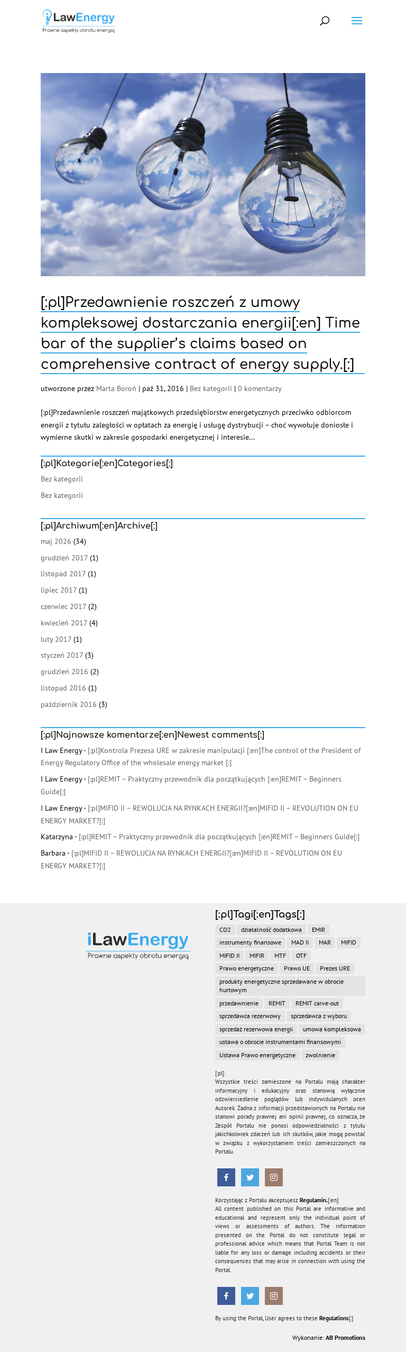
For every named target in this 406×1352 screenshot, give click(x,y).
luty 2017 (56, 639)
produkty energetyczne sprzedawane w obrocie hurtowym (281, 985)
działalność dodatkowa (271, 929)
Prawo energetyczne (246, 968)
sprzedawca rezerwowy (250, 1016)
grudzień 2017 (64, 557)
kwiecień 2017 (64, 623)
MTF (280, 955)
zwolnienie (320, 1055)
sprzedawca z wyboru (319, 1016)
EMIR (318, 929)
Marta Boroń (116, 388)
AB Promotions (345, 1337)
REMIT (277, 1003)
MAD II (300, 942)
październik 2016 (69, 704)
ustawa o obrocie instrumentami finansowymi (280, 1042)
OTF (301, 955)
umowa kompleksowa (332, 1029)
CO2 (225, 929)
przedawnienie (239, 1003)
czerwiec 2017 (63, 606)
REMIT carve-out (317, 1003)
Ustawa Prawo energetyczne (257, 1055)
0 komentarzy (260, 388)
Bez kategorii (211, 388)
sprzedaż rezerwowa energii (256, 1029)
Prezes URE (335, 968)
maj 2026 (56, 541)
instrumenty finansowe (250, 942)
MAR (325, 942)
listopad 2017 (63, 573)
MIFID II (229, 955)
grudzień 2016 (64, 671)
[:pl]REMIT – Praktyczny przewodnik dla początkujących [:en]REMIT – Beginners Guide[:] (219, 836)
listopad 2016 (63, 688)
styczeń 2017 (62, 655)
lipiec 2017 (59, 590)
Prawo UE (297, 968)
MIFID (348, 942)
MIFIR (257, 955)
